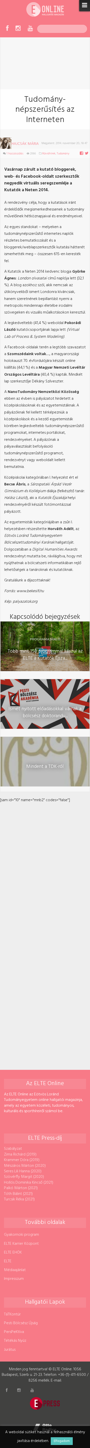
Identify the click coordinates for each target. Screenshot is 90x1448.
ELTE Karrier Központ (21, 1243)
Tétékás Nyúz (15, 1340)
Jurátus (10, 1350)
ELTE (8, 1261)
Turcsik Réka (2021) (19, 1199)
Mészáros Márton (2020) (25, 1166)
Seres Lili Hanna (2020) (23, 1171)
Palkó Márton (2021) (21, 1188)
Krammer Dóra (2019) (22, 1160)
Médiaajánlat (15, 1270)
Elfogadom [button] (62, 1441)
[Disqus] (45, 866)
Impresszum (14, 1279)
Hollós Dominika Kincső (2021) (28, 1182)
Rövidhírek (49, 153)
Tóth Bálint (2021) (18, 1194)
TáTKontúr (12, 1314)
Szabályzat (13, 1149)
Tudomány (63, 153)
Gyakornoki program (21, 1234)
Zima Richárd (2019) (20, 1154)
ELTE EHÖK (13, 1252)
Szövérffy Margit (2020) (24, 1177)
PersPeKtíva (14, 1332)
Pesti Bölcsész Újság (21, 1323)
